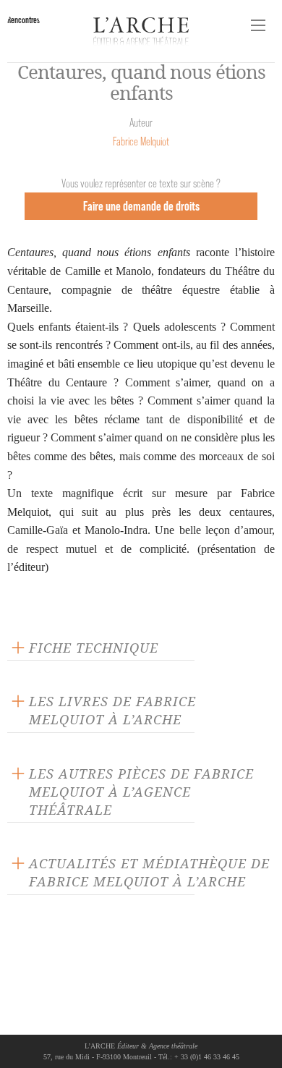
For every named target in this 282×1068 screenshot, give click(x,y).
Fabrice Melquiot (141, 141)
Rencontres (23, 19)
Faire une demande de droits (141, 205)
